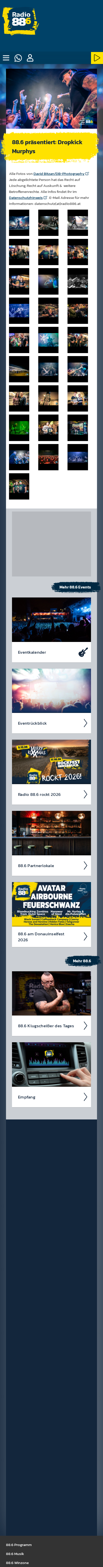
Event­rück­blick (32, 723)
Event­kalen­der (32, 652)
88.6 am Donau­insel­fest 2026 (41, 937)
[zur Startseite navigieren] (21, 21)
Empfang (26, 1097)
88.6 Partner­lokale (36, 865)
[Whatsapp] (18, 58)
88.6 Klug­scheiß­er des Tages (46, 1026)
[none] (6, 58)
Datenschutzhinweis (26, 197)
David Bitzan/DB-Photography (59, 173)
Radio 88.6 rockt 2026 (39, 794)
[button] (30, 58)
